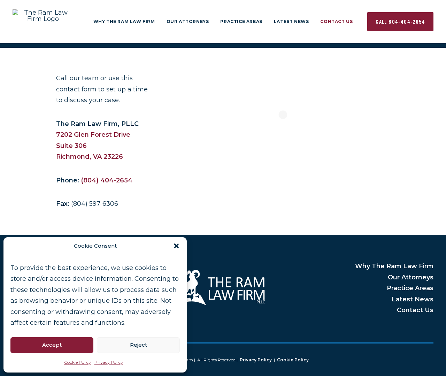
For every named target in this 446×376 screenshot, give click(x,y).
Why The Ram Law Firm (124, 21)
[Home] (223, 288)
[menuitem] (124, 21)
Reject (138, 344)
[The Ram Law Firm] (43, 21)
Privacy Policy (108, 362)
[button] (176, 245)
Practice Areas (241, 21)
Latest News (291, 21)
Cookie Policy (77, 362)
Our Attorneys (188, 21)
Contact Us (336, 21)
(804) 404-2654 (106, 180)
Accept (52, 344)
